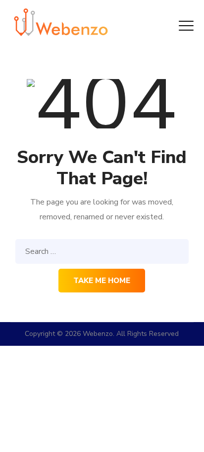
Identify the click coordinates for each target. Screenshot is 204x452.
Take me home (101, 281)
